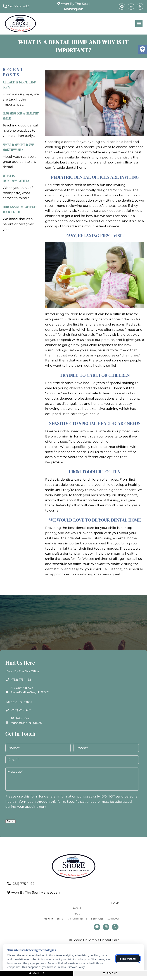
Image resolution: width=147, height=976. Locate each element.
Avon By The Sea (74, 4)
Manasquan (73, 9)
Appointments (77, 918)
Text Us (112, 973)
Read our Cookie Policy (71, 967)
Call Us (38, 973)
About (77, 913)
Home (115, 903)
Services (97, 918)
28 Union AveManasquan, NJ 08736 (26, 721)
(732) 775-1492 (17, 6)
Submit (10, 821)
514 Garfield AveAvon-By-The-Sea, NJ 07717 (30, 690)
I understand (128, 958)
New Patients (53, 918)
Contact (113, 918)
